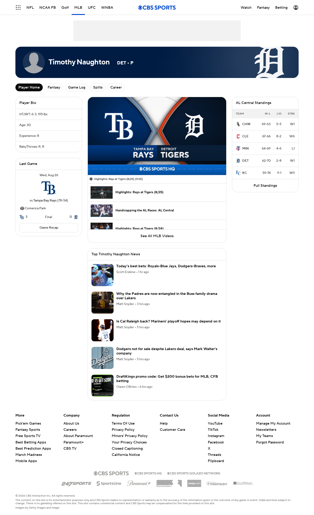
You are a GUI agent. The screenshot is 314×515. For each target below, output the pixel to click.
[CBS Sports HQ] (148, 473)
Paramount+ (73, 442)
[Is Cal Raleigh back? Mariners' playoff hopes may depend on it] (102, 330)
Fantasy (54, 87)
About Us (71, 423)
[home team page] (48, 188)
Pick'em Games (28, 423)
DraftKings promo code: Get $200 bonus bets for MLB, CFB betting (167, 378)
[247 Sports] (76, 482)
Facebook (216, 442)
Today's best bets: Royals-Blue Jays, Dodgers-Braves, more (166, 266)
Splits (98, 87)
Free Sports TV (27, 436)
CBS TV (70, 448)
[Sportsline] (109, 482)
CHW (246, 124)
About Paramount (78, 436)
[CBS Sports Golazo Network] (193, 473)
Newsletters (266, 429)
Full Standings (265, 185)
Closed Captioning (127, 448)
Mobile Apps (26, 461)
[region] (157, 136)
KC (244, 173)
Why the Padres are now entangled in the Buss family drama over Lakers (166, 295)
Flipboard (216, 461)
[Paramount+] (139, 482)
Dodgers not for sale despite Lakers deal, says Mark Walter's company (166, 351)
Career (116, 87)
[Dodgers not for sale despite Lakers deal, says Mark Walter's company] (102, 358)
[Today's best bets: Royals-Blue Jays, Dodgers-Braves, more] (102, 275)
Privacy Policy (123, 429)
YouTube (215, 423)
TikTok (213, 429)
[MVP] (194, 481)
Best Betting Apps (30, 442)
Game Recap (49, 228)
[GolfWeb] (243, 483)
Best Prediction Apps (33, 448)
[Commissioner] (169, 481)
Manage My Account (273, 423)
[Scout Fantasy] (217, 483)
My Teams (264, 436)
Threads (214, 454)
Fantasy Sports (27, 429)
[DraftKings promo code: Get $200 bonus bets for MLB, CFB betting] (102, 385)
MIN (245, 149)
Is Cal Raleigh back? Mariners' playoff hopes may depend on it (168, 321)
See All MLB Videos (157, 236)
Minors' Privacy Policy (130, 436)
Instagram (216, 436)
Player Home (29, 87)
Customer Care (172, 429)
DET (245, 161)
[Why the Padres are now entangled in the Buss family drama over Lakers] (102, 303)
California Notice (126, 454)
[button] (18, 7)
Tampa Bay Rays (45, 201)
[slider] (157, 161)
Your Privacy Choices (129, 442)
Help (164, 423)
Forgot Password (270, 442)
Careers (70, 429)
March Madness (28, 454)
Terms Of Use (123, 423)
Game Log (76, 87)
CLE (245, 136)
